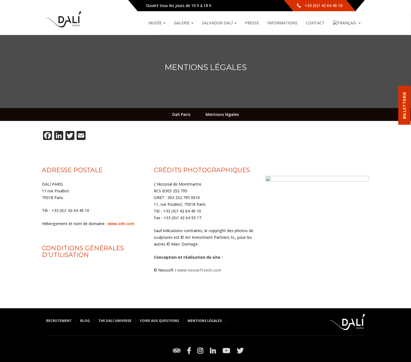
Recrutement (59, 320)
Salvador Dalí (218, 22)
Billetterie (404, 105)
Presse (252, 22)
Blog (85, 320)
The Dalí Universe (114, 320)
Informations (282, 22)
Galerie (182, 22)
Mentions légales (205, 320)
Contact (315, 22)
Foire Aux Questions (159, 320)
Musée (155, 22)
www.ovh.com (121, 223)
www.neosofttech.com (199, 270)
